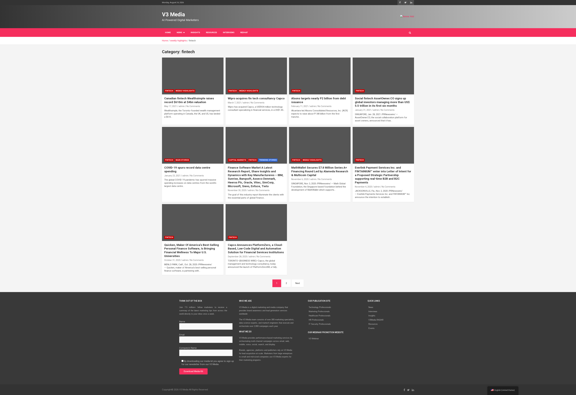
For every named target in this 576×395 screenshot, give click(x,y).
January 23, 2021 (172, 175)
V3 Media (173, 14)
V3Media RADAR (375, 320)
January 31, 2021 (363, 110)
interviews (228, 32)
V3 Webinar (314, 338)
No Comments (193, 106)
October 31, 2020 (172, 260)
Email (181, 334)
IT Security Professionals (320, 324)
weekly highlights (185, 91)
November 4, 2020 (363, 187)
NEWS (179, 32)
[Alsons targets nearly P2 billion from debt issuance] (320, 75)
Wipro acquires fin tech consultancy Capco (256, 98)
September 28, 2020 (237, 256)
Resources (211, 32)
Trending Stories (268, 160)
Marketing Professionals (319, 311)
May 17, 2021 (170, 106)
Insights (195, 32)
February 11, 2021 (299, 106)
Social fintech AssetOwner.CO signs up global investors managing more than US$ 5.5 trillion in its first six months (382, 102)
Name (182, 321)
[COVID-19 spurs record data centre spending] (193, 145)
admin (182, 106)
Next (297, 283)
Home (168, 32)
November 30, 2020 (237, 190)
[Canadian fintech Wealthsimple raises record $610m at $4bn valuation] (193, 75)
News (370, 307)
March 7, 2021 (234, 102)
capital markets (237, 160)
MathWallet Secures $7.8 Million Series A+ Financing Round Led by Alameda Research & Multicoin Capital (319, 171)
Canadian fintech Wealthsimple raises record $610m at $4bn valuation (189, 100)
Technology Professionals (320, 307)
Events (371, 328)
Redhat (244, 32)
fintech (169, 91)
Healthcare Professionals (319, 316)
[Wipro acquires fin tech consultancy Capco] (256, 75)
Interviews (372, 311)
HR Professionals (316, 320)
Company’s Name (188, 348)
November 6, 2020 (300, 179)
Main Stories (182, 160)
